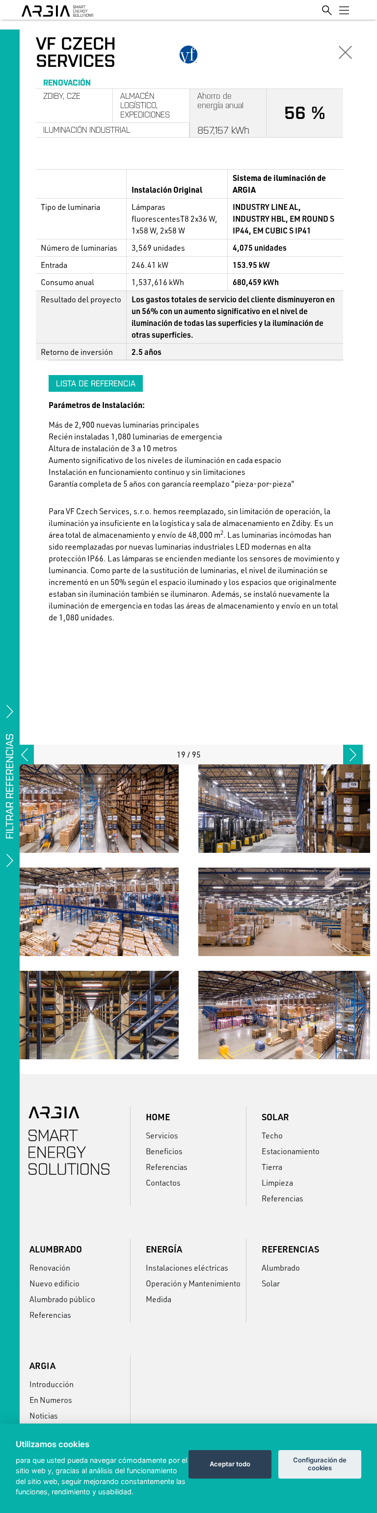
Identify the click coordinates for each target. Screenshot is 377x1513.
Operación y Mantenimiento (192, 1283)
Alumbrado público (62, 1299)
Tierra (272, 1167)
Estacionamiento (291, 1151)
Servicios (162, 1135)
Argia (42, 1365)
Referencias (167, 1167)
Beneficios (164, 1151)
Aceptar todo (230, 1464)
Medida (158, 1299)
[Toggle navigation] (344, 10)
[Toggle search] (327, 9)
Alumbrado (55, 1249)
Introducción (51, 1384)
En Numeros (50, 1400)
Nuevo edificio (54, 1283)
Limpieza (277, 1182)
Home (158, 1117)
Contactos (163, 1182)
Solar (275, 1117)
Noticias (43, 1415)
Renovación (49, 1267)
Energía (164, 1249)
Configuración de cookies (320, 1464)
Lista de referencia (95, 383)
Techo (272, 1135)
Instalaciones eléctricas (187, 1267)
